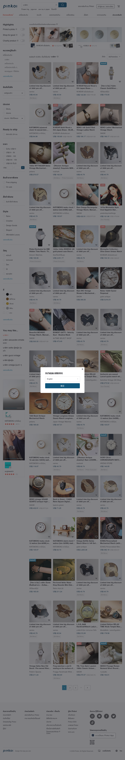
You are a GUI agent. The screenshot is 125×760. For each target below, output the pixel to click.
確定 (62, 385)
